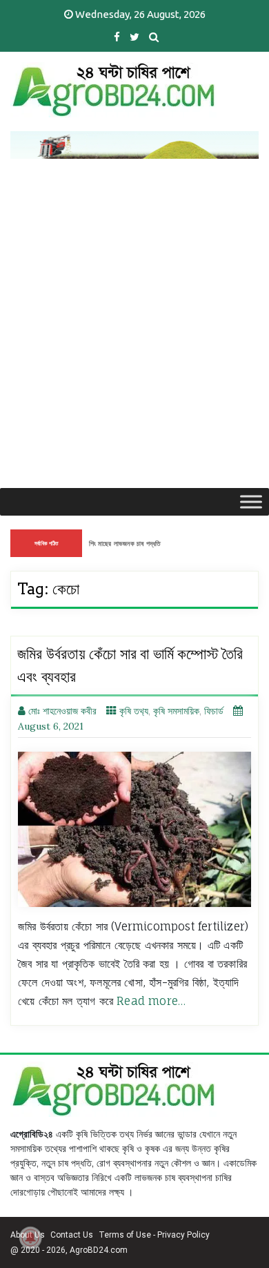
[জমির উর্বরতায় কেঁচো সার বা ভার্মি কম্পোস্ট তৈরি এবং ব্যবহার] (134, 829)
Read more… (151, 1001)
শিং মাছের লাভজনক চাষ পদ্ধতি (125, 543)
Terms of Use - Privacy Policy (154, 1235)
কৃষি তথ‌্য (133, 711)
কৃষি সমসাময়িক (176, 711)
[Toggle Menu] (251, 501)
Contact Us (71, 1235)
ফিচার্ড (213, 711)
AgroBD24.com (99, 1250)
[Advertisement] (134, 346)
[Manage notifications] (30, 1238)
